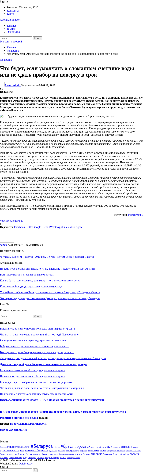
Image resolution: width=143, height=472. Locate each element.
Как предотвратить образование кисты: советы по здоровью (36, 382)
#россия (134, 453)
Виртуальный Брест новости (28, 423)
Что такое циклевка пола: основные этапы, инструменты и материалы (42, 388)
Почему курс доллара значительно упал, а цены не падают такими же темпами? (47, 268)
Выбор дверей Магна (13, 429)
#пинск (78, 454)
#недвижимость (33, 454)
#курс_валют (93, 450)
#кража (83, 450)
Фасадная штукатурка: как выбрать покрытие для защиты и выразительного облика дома (53, 358)
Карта (10, 13)
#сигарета (4, 457)
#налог (21, 454)
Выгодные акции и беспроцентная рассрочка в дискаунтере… (37, 352)
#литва (103, 450)
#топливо (40, 457)
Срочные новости (10, 19)
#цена (56, 457)
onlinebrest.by (135, 214)
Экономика (13, 31)
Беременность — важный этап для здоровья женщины (32, 370)
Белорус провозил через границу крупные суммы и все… (34, 340)
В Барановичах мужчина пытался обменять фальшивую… (34, 346)
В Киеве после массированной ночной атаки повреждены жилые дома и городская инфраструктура (63, 411)
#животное (30, 450)
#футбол (49, 457)
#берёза (57, 447)
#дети (20, 450)
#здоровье (53, 451)
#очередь (63, 454)
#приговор (107, 454)
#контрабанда (72, 450)
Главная (11, 25)
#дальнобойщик (8, 450)
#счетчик (17, 220)
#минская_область (133, 451)
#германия (115, 447)
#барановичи (22, 446)
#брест (67, 446)
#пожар (86, 454)
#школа (63, 457)
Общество (6, 59)
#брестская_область (92, 446)
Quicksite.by (26, 463)
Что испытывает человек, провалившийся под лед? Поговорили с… (40, 334)
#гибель (125, 446)
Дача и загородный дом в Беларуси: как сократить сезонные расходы (43, 364)
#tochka (3, 447)
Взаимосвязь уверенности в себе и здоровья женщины (32, 376)
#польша (96, 454)
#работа (125, 454)
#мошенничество (8, 454)
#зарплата (42, 450)
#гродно (134, 447)
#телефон (32, 458)
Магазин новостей (11, 41)
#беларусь (6, 220)
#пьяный (117, 454)
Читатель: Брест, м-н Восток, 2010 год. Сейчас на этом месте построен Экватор (47, 256)
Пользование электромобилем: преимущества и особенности (36, 393)
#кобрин (61, 451)
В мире (11, 28)
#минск (120, 450)
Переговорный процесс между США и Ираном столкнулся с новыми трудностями (52, 399)
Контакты (13, 10)
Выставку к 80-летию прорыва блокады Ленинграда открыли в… (39, 328)
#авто (11, 446)
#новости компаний (50, 454)
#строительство (15, 458)
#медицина (111, 451)
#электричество (73, 457)
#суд (25, 457)
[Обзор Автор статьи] (7, 241)
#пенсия (70, 454)
